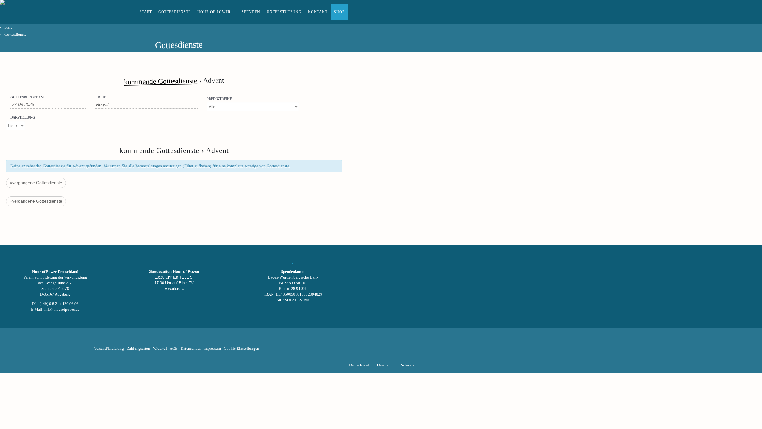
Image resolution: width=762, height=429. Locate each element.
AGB (174, 348)
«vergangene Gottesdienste (36, 182)
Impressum (212, 348)
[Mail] (206, 339)
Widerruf (160, 348)
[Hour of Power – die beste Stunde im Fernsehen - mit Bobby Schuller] (32, 12)
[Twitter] (156, 339)
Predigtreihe (219, 98)
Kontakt (317, 12)
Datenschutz (191, 348)
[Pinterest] (186, 339)
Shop (339, 12)
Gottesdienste (174, 12)
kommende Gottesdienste (160, 81)
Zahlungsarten (138, 348)
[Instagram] (176, 339)
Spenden (251, 12)
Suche (100, 97)
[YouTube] (166, 339)
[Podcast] (196, 339)
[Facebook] (146, 339)
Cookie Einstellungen (241, 348)
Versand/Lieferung (109, 348)
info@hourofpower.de (61, 309)
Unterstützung (284, 12)
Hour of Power (214, 12)
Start (146, 12)
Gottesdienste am (27, 97)
